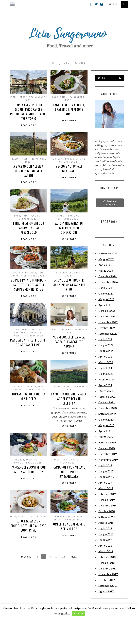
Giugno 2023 (105, 293)
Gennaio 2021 (106, 402)
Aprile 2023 (105, 304)
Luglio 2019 (105, 465)
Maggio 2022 (106, 350)
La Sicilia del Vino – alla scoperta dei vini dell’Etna (69, 398)
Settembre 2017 (107, 585)
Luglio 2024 (105, 287)
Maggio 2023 (106, 299)
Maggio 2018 (106, 539)
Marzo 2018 (105, 551)
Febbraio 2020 (107, 442)
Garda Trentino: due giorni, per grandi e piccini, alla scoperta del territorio (28, 112)
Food (55, 97)
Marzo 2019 (105, 488)
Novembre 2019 (108, 459)
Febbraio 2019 (107, 494)
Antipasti (18, 386)
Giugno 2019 (105, 471)
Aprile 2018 (105, 545)
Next (74, 556)
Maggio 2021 (106, 379)
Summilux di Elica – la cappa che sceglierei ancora (69, 341)
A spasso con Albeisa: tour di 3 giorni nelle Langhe (28, 171)
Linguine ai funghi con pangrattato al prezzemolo (28, 228)
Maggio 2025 (106, 259)
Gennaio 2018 (106, 562)
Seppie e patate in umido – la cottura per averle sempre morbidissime (28, 284)
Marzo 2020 (105, 436)
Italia (14, 97)
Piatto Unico (27, 272)
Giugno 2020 (105, 419)
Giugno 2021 (105, 373)
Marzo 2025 (105, 270)
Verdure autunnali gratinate (69, 168)
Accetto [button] (78, 613)
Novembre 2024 (108, 282)
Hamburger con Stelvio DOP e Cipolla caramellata (69, 471)
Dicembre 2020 (107, 408)
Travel (24, 97)
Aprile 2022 (105, 356)
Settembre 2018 (107, 516)
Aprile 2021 (105, 385)
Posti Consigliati (32, 332)
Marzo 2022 (105, 362)
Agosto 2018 (106, 522)
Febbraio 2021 (107, 396)
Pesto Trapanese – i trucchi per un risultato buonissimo (29, 525)
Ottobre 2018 (106, 511)
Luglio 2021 (105, 367)
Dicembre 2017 (107, 568)
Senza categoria (61, 329)
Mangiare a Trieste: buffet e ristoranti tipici (28, 342)
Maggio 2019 (106, 476)
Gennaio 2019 (106, 499)
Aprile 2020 (105, 430)
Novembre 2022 (108, 322)
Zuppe (15, 275)
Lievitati (17, 389)
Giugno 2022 (105, 345)
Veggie (77, 158)
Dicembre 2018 (107, 505)
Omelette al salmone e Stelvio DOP (69, 526)
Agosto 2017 (106, 591)
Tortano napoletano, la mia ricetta (29, 396)
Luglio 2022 (105, 339)
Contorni (57, 158)
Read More (28, 125)
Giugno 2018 (105, 534)
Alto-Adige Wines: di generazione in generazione (69, 228)
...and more (20, 329)
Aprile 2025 (105, 264)
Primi (63, 97)
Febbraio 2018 (107, 557)
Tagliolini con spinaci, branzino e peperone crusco (69, 109)
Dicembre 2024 (107, 276)
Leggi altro (64, 613)
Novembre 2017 (108, 574)
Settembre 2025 (107, 253)
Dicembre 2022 (107, 316)
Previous (26, 556)
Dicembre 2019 (107, 453)
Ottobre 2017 (106, 579)
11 (63, 556)
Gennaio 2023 (106, 310)
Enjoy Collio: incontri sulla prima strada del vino (69, 284)
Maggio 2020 (106, 425)
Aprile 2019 (105, 482)
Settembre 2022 (107, 333)
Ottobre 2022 (106, 327)
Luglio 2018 (105, 528)
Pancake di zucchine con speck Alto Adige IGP (28, 469)
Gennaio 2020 (106, 448)
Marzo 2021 (105, 390)
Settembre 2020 (107, 413)
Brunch (31, 386)
